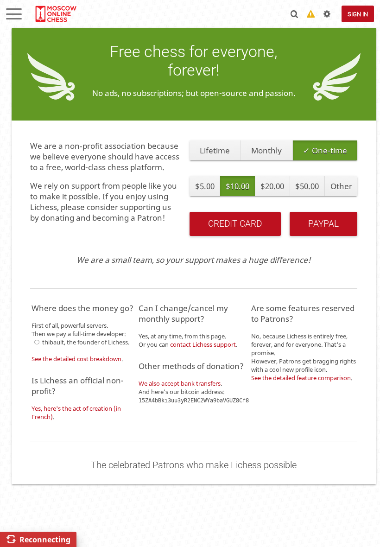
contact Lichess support (203, 344)
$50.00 (307, 186)
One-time (329, 150)
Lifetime (215, 150)
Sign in (358, 14)
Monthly (266, 150)
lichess (55, 14)
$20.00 (272, 186)
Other (341, 186)
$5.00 (205, 186)
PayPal (323, 224)
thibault (53, 342)
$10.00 (237, 186)
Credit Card (235, 224)
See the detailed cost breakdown (76, 359)
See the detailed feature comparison (301, 378)
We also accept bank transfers (180, 383)
